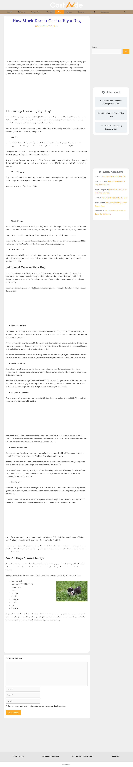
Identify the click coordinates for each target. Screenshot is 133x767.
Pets (59, 12)
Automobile (35, 12)
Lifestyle (21, 12)
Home (69, 12)
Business (81, 12)
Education (105, 12)
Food (93, 12)
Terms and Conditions (50, 756)
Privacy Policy (18, 756)
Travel (49, 12)
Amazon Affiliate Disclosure (82, 756)
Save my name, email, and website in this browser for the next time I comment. (37, 706)
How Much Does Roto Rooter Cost (114, 198)
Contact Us (115, 756)
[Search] (126, 51)
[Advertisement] (46, 42)
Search (94, 47)
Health (9, 12)
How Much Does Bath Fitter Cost (114, 177)
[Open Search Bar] (125, 12)
